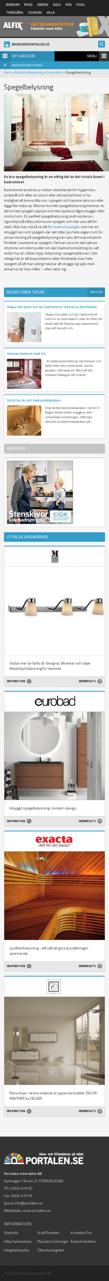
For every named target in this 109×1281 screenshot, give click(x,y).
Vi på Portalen (48, 1232)
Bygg (28, 4)
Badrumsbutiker (83, 1241)
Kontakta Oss (81, 1232)
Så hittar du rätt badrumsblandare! (34, 400)
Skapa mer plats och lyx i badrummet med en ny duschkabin (52, 306)
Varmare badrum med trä (26, 353)
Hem (7, 72)
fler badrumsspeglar (64, 226)
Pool (80, 4)
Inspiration (54, 72)
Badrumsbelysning (29, 72)
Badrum (13, 4)
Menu (92, 56)
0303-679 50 (21, 1188)
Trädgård (14, 12)
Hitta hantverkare (17, 1241)
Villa (51, 12)
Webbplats (87, 681)
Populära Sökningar (52, 1241)
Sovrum (35, 12)
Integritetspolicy (16, 1250)
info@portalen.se (29, 1203)
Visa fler (96, 292)
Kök (69, 4)
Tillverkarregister (50, 1250)
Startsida (11, 1232)
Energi (42, 4)
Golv (57, 4)
